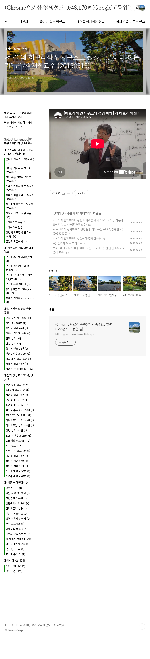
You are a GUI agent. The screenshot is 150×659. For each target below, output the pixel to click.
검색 (133, 8)
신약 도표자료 (15, 523)
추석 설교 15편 (15, 445)
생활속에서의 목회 (17, 503)
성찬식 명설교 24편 (18, 333)
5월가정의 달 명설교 (18, 415)
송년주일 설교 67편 (18, 476)
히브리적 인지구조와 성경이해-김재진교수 (77, 238)
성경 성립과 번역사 (18, 518)
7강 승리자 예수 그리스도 (67, 243)
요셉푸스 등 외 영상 (18, 529)
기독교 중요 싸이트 (18, 534)
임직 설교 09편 (15, 338)
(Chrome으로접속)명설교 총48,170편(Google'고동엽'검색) (73, 7)
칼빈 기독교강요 (16, 513)
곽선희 (23, 21)
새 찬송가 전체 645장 (19, 539)
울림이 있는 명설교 (52, 21)
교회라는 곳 (14, 488)
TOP (142, 626)
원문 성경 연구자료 (18, 493)
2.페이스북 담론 (16, 227)
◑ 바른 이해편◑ (16, 482)
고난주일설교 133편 (18, 400)
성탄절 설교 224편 (17, 461)
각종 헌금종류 (15, 549)
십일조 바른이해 (16, 241)
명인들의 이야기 (16, 498)
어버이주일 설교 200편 (20, 425)
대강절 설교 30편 (17, 456)
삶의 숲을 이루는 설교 (130, 21)
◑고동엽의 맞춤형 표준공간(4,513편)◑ (19, 152)
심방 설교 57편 (15, 343)
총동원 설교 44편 (17, 328)
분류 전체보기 (18, 143)
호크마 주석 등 (15, 554)
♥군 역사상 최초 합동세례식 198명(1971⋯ (18, 124)
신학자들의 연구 (16, 508)
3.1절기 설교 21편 (17, 390)
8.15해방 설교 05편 (18, 440)
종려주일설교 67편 (17, 405)
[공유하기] (63, 193)
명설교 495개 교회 (17, 544)
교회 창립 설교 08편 (18, 318)
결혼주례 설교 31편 (18, 353)
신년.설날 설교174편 (18, 384)
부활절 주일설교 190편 (20, 410)
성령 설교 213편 (16, 430)
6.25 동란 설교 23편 (18, 435)
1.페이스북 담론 (16, 222)
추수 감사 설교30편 (18, 451)
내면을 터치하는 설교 (90, 21)
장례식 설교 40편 (17, 364)
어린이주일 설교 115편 (20, 420)
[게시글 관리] (68, 193)
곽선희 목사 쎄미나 (18, 284)
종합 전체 (72, 213)
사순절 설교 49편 (17, 395)
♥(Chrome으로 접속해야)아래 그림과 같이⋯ (18, 115)
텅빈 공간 (14, 571)
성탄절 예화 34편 (17, 466)
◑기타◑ (59, 213)
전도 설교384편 (16, 323)
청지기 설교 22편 (17, 348)
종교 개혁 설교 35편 (18, 358)
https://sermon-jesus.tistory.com (77, 334)
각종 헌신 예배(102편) (19, 369)
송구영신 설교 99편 (18, 471)
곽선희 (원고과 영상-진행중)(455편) (19, 277)
